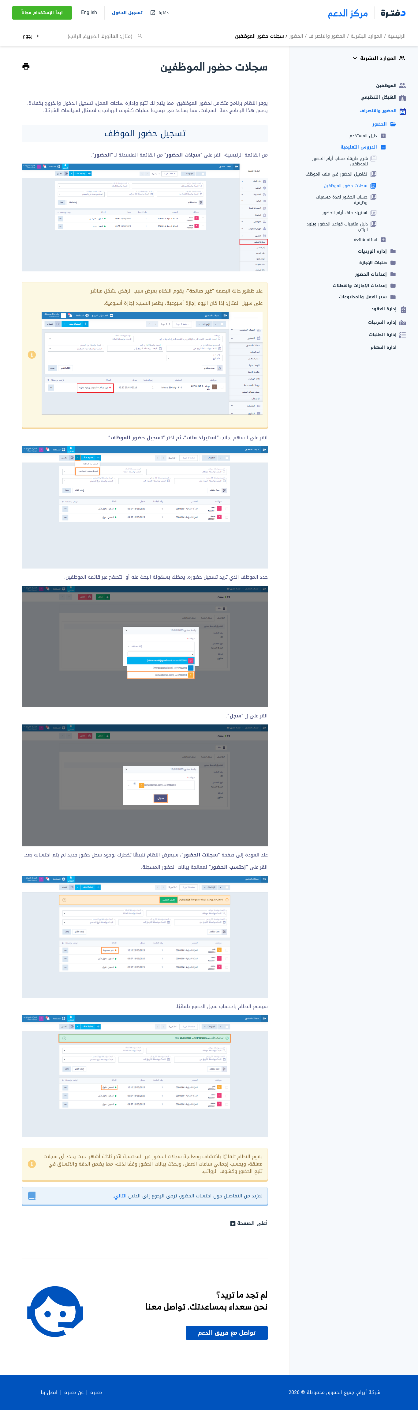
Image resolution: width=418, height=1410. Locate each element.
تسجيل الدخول (127, 13)
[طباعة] (26, 67)
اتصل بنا (49, 1392)
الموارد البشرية (367, 35)
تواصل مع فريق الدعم (227, 1333)
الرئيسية (397, 35)
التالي (120, 1195)
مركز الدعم (348, 12)
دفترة (96, 1392)
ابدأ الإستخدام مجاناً (42, 13)
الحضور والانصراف (326, 35)
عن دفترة (74, 1392)
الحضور (296, 35)
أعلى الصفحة (252, 1223)
